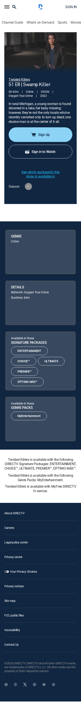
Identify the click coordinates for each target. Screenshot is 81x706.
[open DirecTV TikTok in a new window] (53, 684)
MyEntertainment (28, 416)
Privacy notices (14, 586)
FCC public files (14, 615)
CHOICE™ (23, 361)
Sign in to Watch (44, 151)
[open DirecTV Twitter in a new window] (25, 684)
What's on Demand (40, 22)
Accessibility (12, 630)
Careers (9, 528)
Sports (62, 22)
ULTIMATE (51, 361)
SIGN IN (71, 7)
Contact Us (11, 644)
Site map (10, 601)
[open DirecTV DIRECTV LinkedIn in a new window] (6, 684)
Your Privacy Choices (23, 571)
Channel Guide (12, 22)
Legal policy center (16, 542)
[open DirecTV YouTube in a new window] (44, 684)
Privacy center (13, 557)
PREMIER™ (24, 371)
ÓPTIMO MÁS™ (27, 382)
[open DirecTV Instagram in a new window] (34, 684)
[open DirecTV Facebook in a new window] (15, 684)
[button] (7, 6)
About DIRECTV (14, 513)
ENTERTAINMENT (29, 351)
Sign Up (44, 134)
